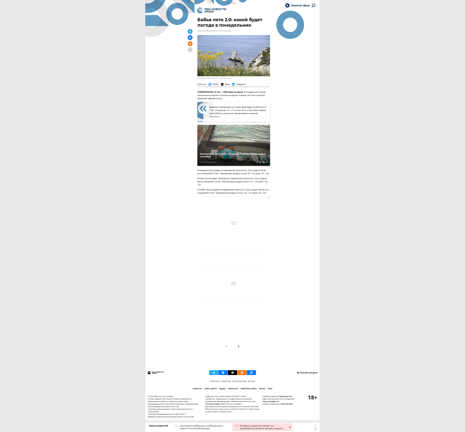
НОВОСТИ (197, 389)
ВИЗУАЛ (251, 381)
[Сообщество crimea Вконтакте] (223, 372)
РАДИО (222, 389)
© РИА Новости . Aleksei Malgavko (207, 78)
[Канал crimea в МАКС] (251, 372)
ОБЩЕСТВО (226, 381)
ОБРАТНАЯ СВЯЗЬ (249, 389)
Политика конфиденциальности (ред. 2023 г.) (167, 414)
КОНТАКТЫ (233, 389)
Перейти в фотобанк (225, 78)
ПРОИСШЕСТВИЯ (239, 381)
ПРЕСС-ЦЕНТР (210, 389)
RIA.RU (262, 389)
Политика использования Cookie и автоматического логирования (170, 410)
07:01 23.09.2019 (203, 31)
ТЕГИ (270, 389)
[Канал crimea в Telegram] (213, 372)
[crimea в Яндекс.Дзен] (232, 372)
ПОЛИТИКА (215, 381)
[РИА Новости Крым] (211, 10)
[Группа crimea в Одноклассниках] (242, 372)
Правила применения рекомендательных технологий (171, 417)
